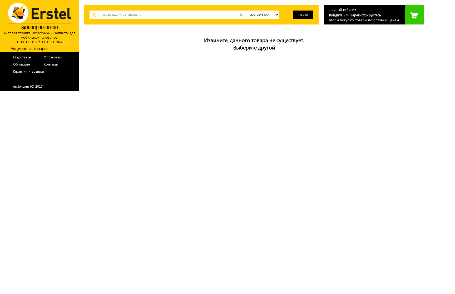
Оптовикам (53, 57)
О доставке (22, 57)
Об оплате (21, 64)
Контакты (51, 64)
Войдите (335, 15)
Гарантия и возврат (28, 71)
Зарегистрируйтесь (365, 15)
